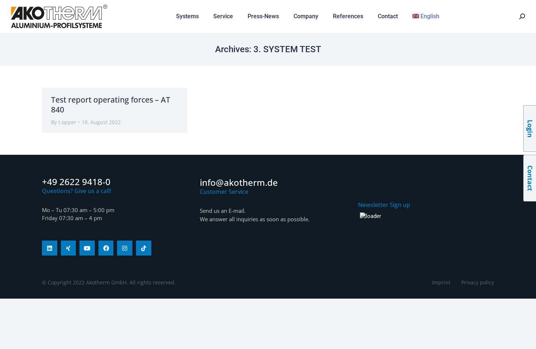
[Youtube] (87, 248)
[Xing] (68, 248)
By (63, 122)
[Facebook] (106, 248)
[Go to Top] (525, 338)
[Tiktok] (143, 248)
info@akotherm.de (239, 182)
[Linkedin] (49, 248)
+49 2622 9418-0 (76, 182)
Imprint (441, 282)
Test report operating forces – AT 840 (110, 105)
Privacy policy (477, 282)
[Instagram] (124, 248)
